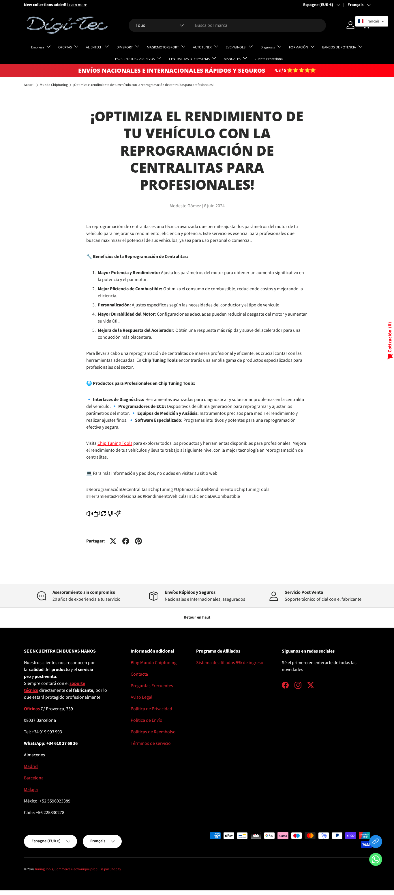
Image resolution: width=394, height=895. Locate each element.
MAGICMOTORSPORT (163, 47)
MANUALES (232, 58)
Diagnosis (267, 47)
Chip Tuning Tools (114, 443)
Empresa (37, 47)
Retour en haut (197, 617)
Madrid (31, 766)
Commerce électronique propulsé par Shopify (88, 869)
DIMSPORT (125, 47)
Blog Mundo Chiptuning (154, 663)
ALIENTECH (94, 47)
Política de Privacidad (151, 709)
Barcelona (34, 778)
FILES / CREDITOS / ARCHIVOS (133, 58)
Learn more (77, 5)
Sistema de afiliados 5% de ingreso (229, 663)
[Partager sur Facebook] (125, 541)
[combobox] (227, 25)
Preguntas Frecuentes (152, 686)
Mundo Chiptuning (54, 85)
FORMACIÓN (298, 47)
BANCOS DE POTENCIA (339, 47)
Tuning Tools (44, 869)
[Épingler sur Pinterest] (138, 541)
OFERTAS (65, 47)
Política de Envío (146, 720)
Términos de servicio (151, 743)
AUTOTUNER (202, 47)
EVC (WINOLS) (236, 47)
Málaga (31, 789)
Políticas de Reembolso (153, 732)
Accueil (29, 85)
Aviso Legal (141, 697)
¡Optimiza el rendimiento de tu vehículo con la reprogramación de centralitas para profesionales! (143, 85)
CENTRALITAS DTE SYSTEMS (189, 58)
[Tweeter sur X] (113, 541)
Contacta (139, 674)
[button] (375, 860)
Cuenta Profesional (269, 58)
